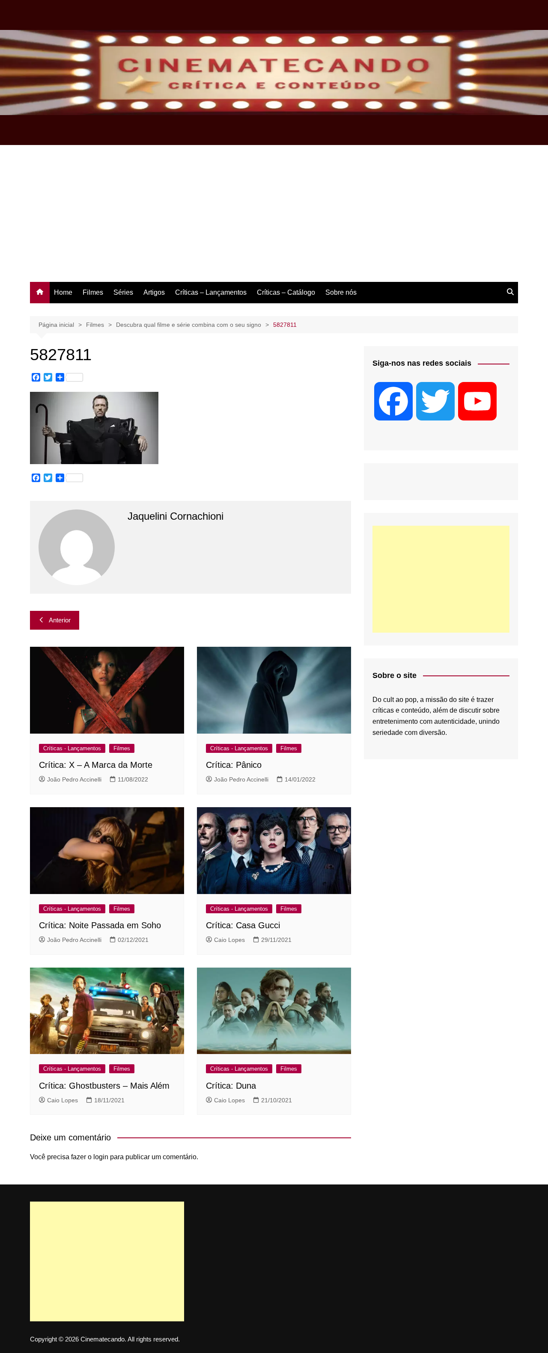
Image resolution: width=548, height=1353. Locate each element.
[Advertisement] (274, 218)
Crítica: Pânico (234, 765)
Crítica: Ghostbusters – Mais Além (104, 1085)
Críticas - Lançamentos (72, 748)
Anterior (60, 620)
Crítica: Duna (231, 1085)
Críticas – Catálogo (286, 292)
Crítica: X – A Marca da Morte (95, 765)
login (100, 1157)
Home (63, 292)
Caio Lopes (229, 939)
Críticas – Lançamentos (211, 292)
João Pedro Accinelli (74, 779)
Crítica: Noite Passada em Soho (100, 925)
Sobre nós (341, 292)
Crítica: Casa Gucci (243, 925)
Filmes (93, 292)
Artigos (154, 292)
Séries (123, 292)
